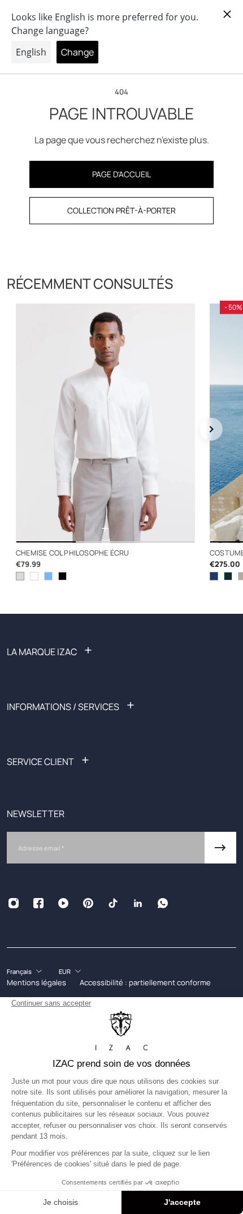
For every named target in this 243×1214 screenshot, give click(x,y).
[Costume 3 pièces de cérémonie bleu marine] (214, 575)
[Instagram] (13, 903)
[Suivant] (211, 429)
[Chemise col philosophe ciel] (48, 575)
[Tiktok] (113, 903)
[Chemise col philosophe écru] (105, 423)
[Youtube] (63, 903)
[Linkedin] (137, 903)
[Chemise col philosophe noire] (62, 575)
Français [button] (19, 971)
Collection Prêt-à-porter (121, 210)
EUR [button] (65, 971)
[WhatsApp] (162, 903)
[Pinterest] (88, 903)
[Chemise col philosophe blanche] (34, 575)
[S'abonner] (220, 848)
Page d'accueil (121, 174)
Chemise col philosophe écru (72, 552)
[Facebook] (38, 903)
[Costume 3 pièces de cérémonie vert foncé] (228, 575)
